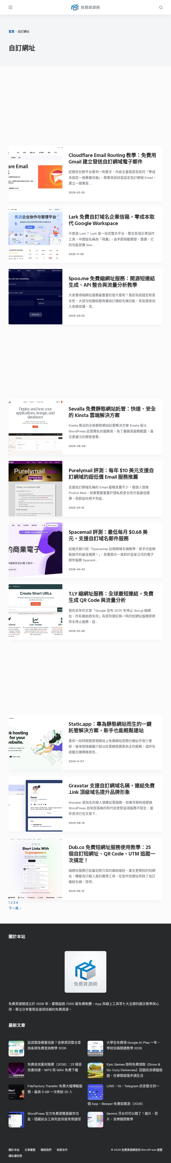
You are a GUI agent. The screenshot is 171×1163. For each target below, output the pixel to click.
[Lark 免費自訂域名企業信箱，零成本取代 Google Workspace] (35, 235)
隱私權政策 (15, 1155)
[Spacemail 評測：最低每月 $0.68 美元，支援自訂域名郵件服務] (35, 550)
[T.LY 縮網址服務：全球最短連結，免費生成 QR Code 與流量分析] (35, 612)
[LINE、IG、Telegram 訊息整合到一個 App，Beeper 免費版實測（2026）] (95, 1092)
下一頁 (14, 908)
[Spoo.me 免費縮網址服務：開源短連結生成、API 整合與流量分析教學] (35, 296)
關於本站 (14, 1149)
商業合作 (62, 1149)
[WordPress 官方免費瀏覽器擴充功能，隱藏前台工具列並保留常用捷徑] (16, 1119)
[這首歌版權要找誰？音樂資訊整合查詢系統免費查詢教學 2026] (16, 1048)
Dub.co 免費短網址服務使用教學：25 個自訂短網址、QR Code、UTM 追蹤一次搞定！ (112, 853)
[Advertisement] (85, 108)
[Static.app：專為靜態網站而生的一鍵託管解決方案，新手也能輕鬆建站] (35, 742)
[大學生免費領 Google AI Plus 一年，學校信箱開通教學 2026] (95, 1048)
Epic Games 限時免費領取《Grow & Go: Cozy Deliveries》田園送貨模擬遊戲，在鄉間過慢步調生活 (134, 1070)
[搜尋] (160, 7)
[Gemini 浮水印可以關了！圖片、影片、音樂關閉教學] (95, 1119)
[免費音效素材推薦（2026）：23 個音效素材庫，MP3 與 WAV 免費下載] (16, 1070)
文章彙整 (30, 1149)
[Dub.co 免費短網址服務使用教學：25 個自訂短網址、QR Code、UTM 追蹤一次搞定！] (35, 869)
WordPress (148, 1149)
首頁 (11, 31)
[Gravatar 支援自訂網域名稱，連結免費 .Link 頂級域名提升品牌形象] (35, 804)
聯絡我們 (46, 1149)
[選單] (10, 7)
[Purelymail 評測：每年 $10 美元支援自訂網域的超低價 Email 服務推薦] (35, 488)
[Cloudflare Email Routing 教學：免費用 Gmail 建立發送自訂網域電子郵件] (35, 173)
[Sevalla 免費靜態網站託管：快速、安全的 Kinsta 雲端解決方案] (35, 427)
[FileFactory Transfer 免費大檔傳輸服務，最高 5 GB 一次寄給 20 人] (16, 1092)
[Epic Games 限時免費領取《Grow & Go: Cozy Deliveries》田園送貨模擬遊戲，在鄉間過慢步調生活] (95, 1070)
